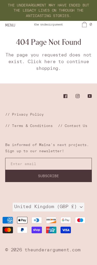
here (49, 61)
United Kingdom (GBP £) (47, 206)
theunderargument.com (52, 249)
